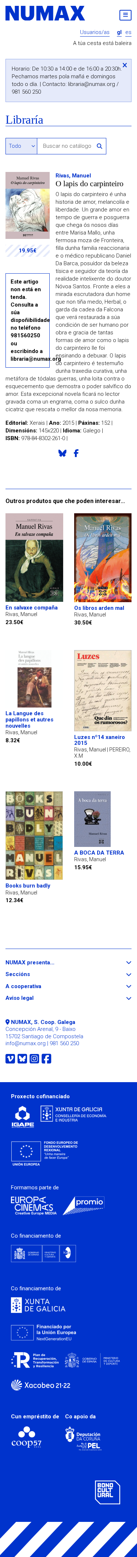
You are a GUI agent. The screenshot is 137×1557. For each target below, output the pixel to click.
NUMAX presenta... (43, 963)
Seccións (31, 974)
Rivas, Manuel (73, 175)
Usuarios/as (95, 32)
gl (119, 32)
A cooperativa (36, 986)
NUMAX (45, 13)
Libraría (24, 120)
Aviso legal (32, 998)
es (128, 32)
